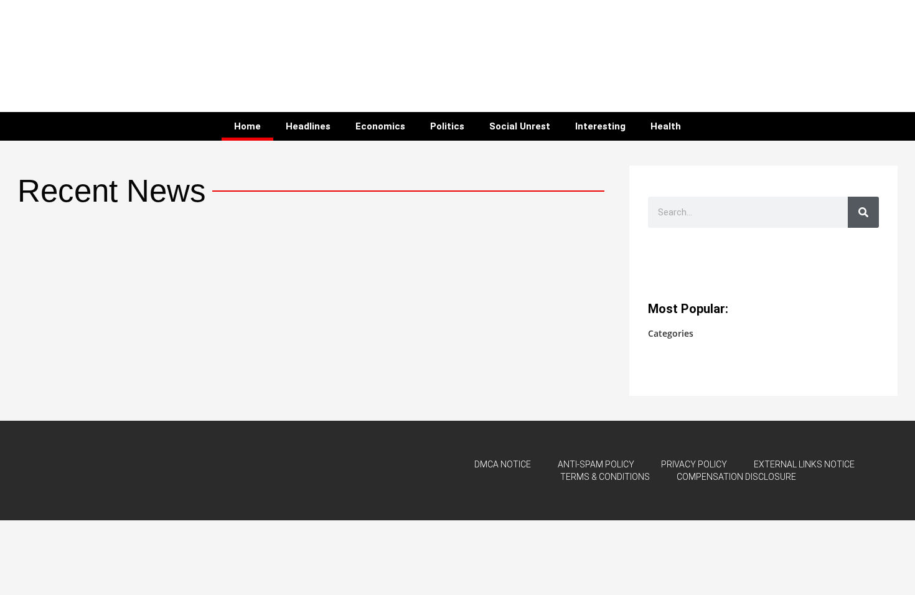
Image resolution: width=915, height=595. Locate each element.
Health (665, 126)
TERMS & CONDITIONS (605, 477)
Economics (380, 126)
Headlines (308, 126)
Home (247, 126)
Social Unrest (519, 126)
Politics (447, 126)
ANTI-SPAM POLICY (596, 464)
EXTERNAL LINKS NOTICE (804, 464)
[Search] (863, 212)
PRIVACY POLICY (694, 464)
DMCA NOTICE (502, 464)
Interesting (600, 126)
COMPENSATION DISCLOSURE (736, 477)
